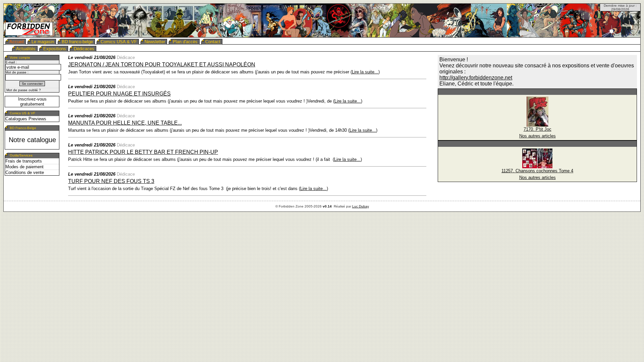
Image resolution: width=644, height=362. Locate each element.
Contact (212, 41)
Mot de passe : (17, 72)
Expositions (54, 48)
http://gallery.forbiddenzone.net (475, 77)
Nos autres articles (537, 135)
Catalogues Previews (25, 118)
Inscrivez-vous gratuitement (32, 102)
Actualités (26, 48)
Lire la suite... (365, 71)
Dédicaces (84, 48)
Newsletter (155, 41)
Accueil (16, 41)
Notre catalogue (32, 139)
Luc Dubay (360, 206)
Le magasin (43, 41)
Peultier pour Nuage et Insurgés (119, 94)
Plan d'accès (185, 41)
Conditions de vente (24, 172)
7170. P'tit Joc (537, 129)
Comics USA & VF (119, 41)
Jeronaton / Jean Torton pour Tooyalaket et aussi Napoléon (161, 64)
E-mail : (11, 62)
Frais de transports (23, 161)
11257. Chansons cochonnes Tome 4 (537, 170)
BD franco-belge (77, 41)
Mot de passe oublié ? (23, 90)
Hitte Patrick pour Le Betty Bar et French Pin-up (143, 152)
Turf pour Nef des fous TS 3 (111, 181)
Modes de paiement (24, 166)
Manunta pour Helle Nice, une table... (125, 123)
